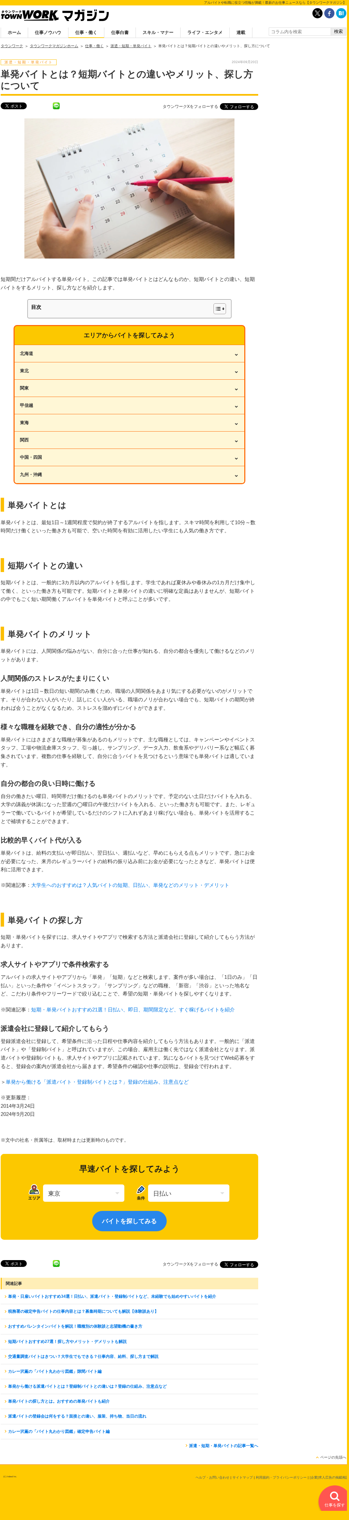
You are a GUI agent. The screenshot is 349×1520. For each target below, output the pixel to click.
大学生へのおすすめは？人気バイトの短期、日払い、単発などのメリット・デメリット (130, 885)
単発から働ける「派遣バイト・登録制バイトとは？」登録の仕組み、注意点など (97, 1082)
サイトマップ (242, 1477)
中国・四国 (129, 457)
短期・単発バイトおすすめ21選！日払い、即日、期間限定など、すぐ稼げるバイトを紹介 (133, 1009)
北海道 (129, 353)
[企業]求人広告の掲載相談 (329, 1477)
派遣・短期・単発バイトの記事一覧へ (223, 1445)
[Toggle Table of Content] (216, 309)
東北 (129, 370)
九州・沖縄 (129, 474)
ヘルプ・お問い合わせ (212, 1477)
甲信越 (129, 405)
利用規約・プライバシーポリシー (281, 1477)
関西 (129, 440)
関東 (129, 388)
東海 (129, 422)
